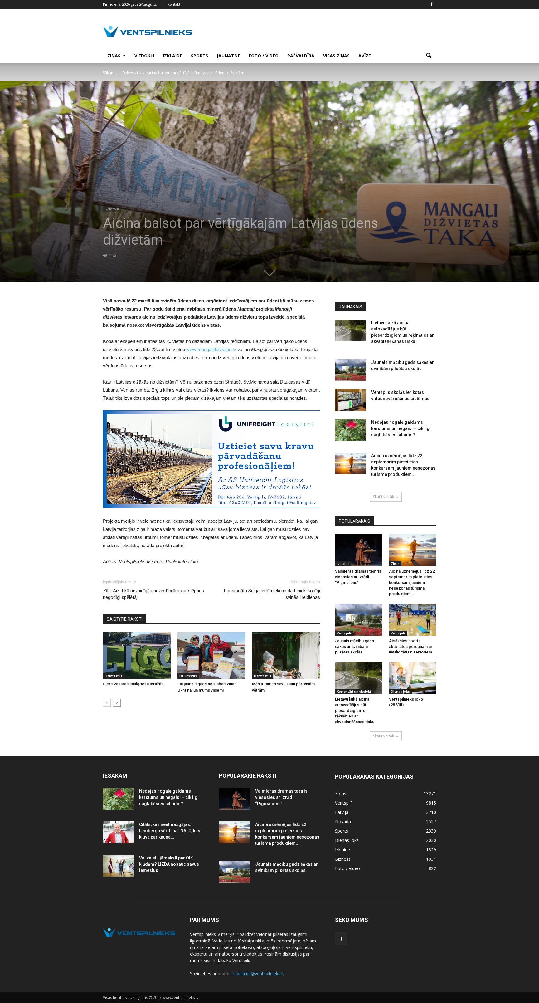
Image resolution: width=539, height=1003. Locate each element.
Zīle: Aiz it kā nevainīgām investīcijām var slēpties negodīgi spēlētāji (153, 594)
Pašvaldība (300, 56)
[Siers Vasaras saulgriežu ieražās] (137, 655)
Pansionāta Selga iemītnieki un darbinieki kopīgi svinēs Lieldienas (272, 594)
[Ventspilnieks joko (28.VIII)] (412, 678)
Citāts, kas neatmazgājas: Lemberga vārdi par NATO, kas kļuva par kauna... (169, 830)
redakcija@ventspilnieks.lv (258, 973)
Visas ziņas (336, 56)
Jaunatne (228, 56)
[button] (428, 55)
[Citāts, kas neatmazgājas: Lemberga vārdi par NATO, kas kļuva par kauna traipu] (118, 832)
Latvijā (341, 812)
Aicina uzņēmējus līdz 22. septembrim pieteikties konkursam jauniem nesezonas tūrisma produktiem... (412, 582)
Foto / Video (264, 56)
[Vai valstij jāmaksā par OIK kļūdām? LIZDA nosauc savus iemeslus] (118, 866)
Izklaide (172, 56)
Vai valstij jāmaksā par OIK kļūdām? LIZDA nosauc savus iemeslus (169, 864)
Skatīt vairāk (383, 496)
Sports (199, 56)
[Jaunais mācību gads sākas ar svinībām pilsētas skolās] (350, 370)
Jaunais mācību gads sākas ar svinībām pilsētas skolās (354, 646)
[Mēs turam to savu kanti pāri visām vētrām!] (286, 655)
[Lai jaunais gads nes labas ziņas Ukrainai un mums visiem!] (211, 655)
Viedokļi (144, 56)
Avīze (364, 56)
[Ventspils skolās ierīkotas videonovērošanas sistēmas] (350, 400)
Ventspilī (344, 633)
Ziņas (113, 56)
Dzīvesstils (112, 209)
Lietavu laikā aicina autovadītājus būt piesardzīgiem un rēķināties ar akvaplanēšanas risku (354, 710)
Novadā (343, 821)
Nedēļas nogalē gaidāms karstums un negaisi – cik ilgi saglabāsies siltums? (401, 428)
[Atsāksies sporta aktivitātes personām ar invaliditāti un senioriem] (412, 620)
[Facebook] (431, 4)
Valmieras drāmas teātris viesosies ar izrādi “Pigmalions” (358, 577)
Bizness (343, 859)
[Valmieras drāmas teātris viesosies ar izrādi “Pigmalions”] (358, 550)
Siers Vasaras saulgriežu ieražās (133, 684)
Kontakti (174, 4)
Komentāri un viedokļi (354, 691)
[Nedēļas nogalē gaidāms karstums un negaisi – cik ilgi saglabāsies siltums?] (350, 430)
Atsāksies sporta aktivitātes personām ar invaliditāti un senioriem (410, 646)
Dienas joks (400, 691)
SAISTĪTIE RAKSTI (125, 619)
